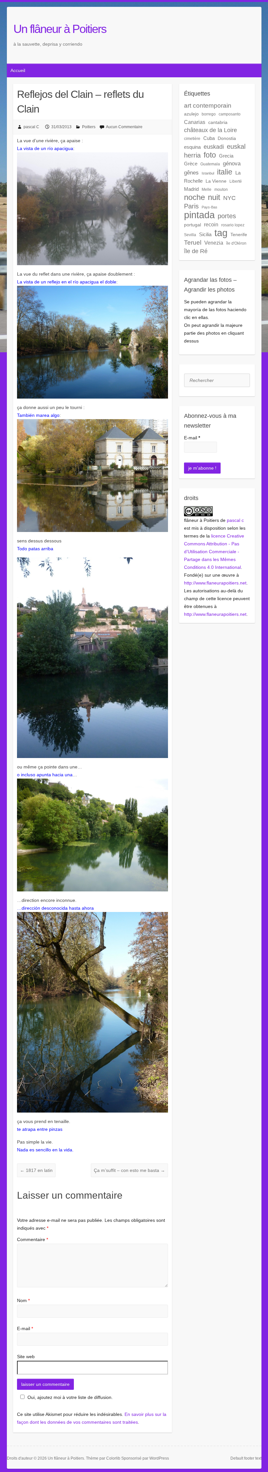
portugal (192, 224)
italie (224, 172)
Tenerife (238, 234)
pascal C (31, 127)
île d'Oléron (236, 243)
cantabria (217, 122)
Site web (26, 1356)
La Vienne (216, 181)
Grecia (226, 156)
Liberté (235, 181)
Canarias (194, 122)
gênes (191, 173)
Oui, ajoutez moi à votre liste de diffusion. (70, 1397)
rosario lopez (232, 225)
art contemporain (207, 105)
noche (194, 197)
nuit (214, 197)
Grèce (190, 163)
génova (232, 163)
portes (227, 216)
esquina (192, 147)
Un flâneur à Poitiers (59, 29)
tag (220, 233)
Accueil (17, 70)
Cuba (209, 138)
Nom (23, 1300)
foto (210, 155)
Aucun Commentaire (124, 127)
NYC (229, 198)
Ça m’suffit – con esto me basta (129, 1170)
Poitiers (88, 127)
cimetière (192, 138)
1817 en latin (36, 1170)
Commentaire (32, 1239)
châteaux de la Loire (210, 130)
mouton (221, 189)
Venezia (213, 243)
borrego (209, 114)
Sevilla (190, 235)
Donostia (227, 138)
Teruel (192, 242)
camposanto (230, 114)
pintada (199, 214)
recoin (211, 224)
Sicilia (205, 234)
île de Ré (196, 251)
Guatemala (210, 164)
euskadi (214, 146)
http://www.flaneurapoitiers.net (215, 582)
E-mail (25, 1328)
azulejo (191, 113)
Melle (206, 189)
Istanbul (208, 173)
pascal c (235, 520)
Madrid (191, 189)
